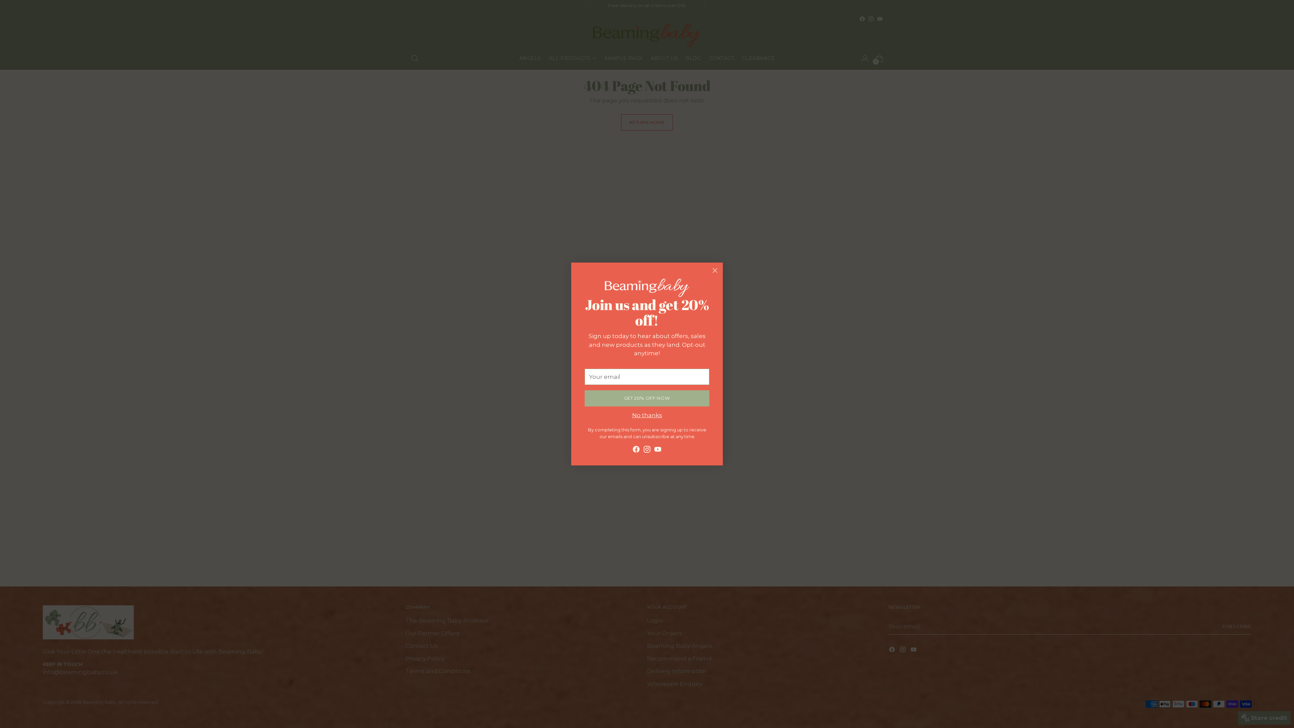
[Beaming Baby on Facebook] (636, 450)
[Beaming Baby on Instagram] (647, 450)
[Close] (715, 270)
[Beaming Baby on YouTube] (658, 450)
